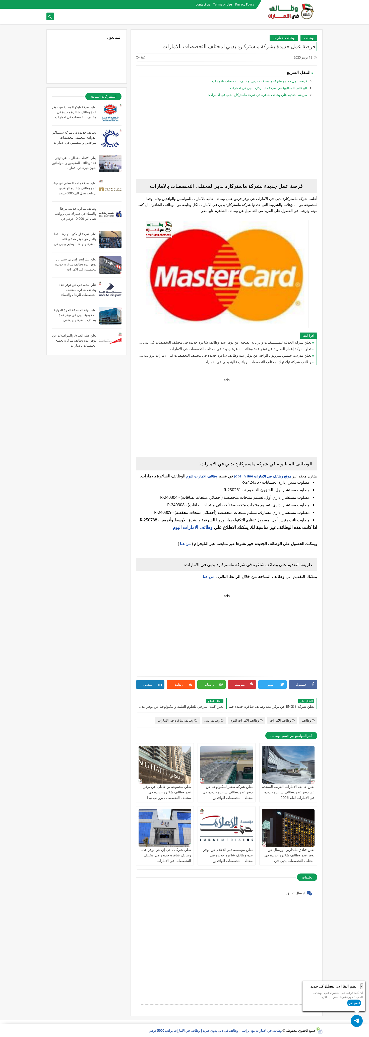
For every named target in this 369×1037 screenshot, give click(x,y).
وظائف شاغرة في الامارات (176, 720)
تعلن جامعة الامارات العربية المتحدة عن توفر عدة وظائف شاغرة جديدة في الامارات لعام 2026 (288, 792)
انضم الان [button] (354, 1003)
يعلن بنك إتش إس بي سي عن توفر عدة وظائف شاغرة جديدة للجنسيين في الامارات (75, 264)
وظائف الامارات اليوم (202, 476)
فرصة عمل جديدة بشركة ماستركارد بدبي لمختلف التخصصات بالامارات (259, 81)
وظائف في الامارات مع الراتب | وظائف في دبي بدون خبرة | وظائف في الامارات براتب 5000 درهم (215, 1030)
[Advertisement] (226, 140)
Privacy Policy (244, 4)
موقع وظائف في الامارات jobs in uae (262, 476)
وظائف (309, 37)
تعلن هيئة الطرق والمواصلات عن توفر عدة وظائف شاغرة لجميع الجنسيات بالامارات (74, 340)
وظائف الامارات (283, 37)
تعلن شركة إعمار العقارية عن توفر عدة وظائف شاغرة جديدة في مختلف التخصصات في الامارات (240, 348)
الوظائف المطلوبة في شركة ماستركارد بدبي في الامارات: (268, 88)
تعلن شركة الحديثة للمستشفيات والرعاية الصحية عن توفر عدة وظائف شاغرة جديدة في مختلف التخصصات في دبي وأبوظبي (224, 342)
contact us (203, 4)
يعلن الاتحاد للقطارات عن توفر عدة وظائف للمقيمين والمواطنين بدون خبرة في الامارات (74, 162)
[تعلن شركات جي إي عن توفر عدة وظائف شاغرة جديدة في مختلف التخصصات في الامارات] (165, 828)
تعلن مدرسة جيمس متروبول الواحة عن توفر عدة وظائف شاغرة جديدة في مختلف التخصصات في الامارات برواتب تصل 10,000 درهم (224, 355)
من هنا (185, 543)
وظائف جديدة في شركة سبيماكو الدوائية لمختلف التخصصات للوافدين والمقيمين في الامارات (74, 137)
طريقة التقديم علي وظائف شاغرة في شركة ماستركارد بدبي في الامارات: (257, 94)
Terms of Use (222, 4)
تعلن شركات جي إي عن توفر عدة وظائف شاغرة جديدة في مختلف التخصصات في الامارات (166, 855)
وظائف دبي (212, 720)
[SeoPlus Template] (319, 1030)
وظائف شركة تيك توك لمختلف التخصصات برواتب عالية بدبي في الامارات (257, 361)
